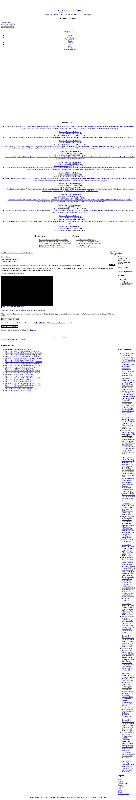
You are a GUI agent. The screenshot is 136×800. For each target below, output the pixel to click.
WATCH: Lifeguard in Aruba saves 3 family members (128, 749)
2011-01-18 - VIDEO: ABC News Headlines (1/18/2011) (23, 385)
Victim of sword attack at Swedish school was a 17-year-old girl (128, 664)
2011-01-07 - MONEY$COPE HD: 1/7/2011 (19, 374)
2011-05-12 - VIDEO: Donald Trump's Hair (19, 387)
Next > (64, 337)
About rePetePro (123, 783)
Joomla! (87, 797)
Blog (123, 281)
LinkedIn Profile (6, 22)
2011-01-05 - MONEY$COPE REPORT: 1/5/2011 (21, 367)
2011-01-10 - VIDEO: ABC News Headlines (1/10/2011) (23, 378)
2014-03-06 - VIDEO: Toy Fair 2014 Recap (19, 390)
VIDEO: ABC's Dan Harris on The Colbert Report (55, 243)
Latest (56, 14)
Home (47, 14)
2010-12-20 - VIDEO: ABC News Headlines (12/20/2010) (23, 358)
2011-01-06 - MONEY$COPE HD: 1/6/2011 (19, 369)
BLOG (75, 11)
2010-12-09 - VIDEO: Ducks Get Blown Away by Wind (23, 355)
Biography (121, 781)
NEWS (79, 11)
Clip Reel (121, 786)
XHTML (97, 797)
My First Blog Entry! (83, 245)
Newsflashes (126, 285)
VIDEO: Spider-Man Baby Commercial (51, 247)
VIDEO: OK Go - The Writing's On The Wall (53, 240)
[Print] (111, 254)
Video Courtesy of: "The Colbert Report (13, 306)
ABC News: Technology (61, 135)
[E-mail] (115, 254)
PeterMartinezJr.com (7, 28)
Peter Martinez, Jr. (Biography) (86, 240)
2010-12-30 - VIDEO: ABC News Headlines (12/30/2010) (23, 362)
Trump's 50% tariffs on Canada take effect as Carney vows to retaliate (128, 533)
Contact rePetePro (123, 794)
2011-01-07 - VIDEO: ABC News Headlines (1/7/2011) (22, 372)
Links (120, 790)
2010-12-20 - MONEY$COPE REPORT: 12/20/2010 (22, 356)
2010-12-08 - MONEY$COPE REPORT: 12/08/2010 (22, 351)
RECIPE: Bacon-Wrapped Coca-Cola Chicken (54, 241)
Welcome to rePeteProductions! (86, 247)
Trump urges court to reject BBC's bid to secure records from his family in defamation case (128, 583)
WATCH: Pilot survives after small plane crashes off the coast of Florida (128, 446)
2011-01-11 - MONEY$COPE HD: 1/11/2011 (19, 380)
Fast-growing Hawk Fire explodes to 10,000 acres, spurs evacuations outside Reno (128, 369)
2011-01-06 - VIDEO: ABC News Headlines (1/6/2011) (22, 371)
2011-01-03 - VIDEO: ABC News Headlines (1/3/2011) (22, 365)
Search (120, 792)
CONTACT (69, 11)
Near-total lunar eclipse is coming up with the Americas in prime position (70, 139)
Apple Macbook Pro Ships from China (88, 243)
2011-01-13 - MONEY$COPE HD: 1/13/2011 (19, 381)
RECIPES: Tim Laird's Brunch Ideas (50, 245)
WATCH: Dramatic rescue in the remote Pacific (128, 407)
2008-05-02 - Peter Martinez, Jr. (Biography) (19, 349)
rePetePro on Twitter (7, 26)
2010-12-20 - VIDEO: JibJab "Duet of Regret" (20, 360)
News (51, 14)
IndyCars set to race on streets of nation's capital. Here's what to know (128, 489)
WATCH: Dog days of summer (128, 628)
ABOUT (62, 11)
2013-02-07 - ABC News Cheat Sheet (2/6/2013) (20, 388)
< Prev (54, 337)
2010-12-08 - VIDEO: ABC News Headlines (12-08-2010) (23, 353)
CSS (104, 797)
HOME (56, 11)
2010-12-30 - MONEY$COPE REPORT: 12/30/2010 (22, 363)
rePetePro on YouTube (8, 24)
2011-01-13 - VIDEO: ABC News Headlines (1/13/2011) (23, 383)
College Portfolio (127, 283)
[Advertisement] (68, 5)
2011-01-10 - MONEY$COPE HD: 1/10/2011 (19, 376)
